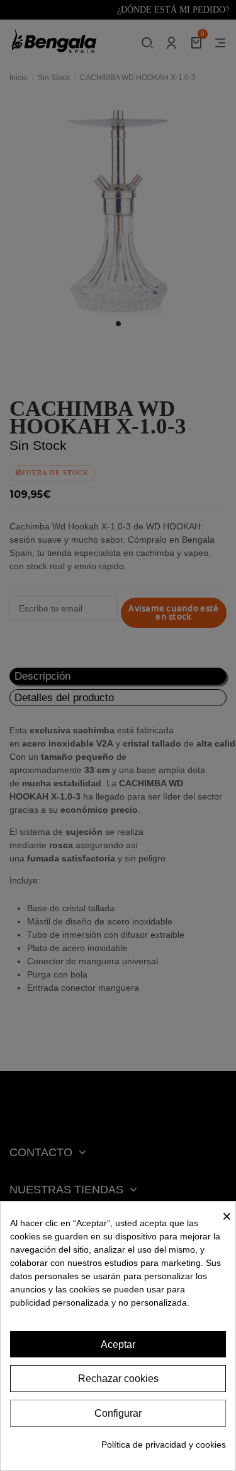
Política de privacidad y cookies (163, 1444)
